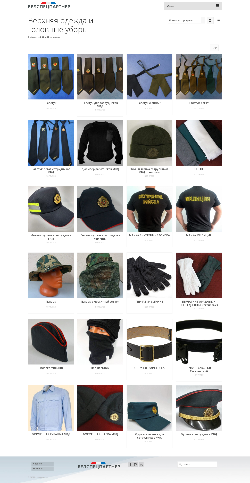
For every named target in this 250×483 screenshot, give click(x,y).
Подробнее (51, 112)
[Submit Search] (179, 465)
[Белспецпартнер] (58, 5)
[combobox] (186, 20)
